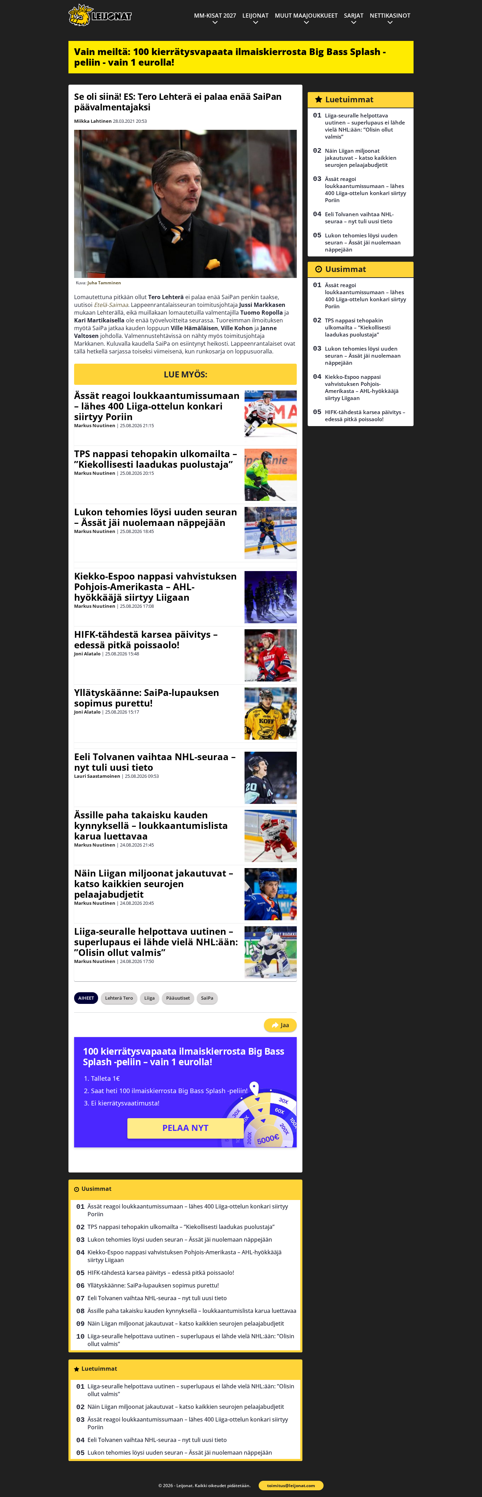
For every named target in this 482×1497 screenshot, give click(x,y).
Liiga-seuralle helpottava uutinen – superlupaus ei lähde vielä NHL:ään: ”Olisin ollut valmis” (156, 942)
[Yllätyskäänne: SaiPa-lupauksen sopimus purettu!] (271, 713)
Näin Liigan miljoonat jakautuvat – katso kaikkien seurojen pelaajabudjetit (153, 884)
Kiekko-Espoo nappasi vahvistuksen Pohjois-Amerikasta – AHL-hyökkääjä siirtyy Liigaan (155, 587)
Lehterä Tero (119, 998)
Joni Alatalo (87, 653)
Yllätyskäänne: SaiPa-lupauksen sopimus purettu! (146, 697)
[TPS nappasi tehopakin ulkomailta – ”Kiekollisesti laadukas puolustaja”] (271, 475)
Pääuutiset (178, 998)
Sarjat (353, 15)
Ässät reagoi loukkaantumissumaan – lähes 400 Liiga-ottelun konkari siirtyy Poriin (157, 406)
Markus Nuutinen (94, 425)
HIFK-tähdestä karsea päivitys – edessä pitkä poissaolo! (146, 639)
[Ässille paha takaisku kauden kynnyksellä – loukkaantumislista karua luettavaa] (271, 836)
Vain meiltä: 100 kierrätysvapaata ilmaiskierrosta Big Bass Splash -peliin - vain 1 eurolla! (230, 56)
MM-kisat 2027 (215, 15)
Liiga (149, 998)
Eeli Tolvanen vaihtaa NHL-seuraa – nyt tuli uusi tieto (155, 762)
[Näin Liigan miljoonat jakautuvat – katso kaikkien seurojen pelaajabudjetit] (271, 894)
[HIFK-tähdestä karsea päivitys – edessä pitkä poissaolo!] (271, 655)
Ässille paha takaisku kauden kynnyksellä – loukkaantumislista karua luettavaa (151, 825)
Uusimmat (97, 1189)
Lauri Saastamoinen (97, 776)
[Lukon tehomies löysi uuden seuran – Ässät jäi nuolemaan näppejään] (271, 533)
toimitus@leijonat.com (291, 1486)
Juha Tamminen (104, 283)
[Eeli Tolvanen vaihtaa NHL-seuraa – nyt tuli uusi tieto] (271, 778)
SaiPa (207, 998)
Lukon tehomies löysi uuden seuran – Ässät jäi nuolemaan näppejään (155, 517)
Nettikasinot (390, 15)
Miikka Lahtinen (93, 121)
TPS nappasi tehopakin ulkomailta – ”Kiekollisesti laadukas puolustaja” (155, 459)
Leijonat (255, 15)
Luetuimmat (99, 1368)
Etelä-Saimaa (111, 305)
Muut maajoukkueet (306, 15)
